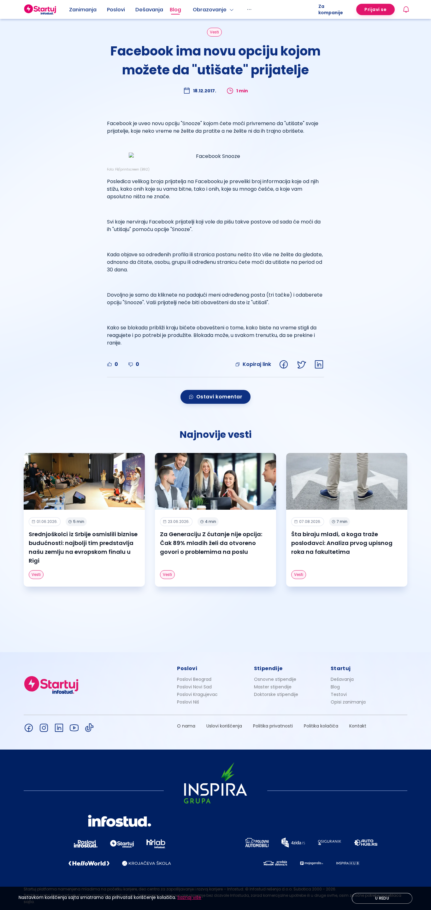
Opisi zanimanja (348, 702)
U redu (382, 898)
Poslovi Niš (188, 702)
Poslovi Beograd (194, 679)
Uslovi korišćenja (224, 726)
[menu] (193, 9)
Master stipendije (273, 687)
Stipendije (268, 668)
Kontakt (357, 726)
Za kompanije (330, 9)
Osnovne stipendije (275, 679)
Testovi (339, 694)
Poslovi (116, 9)
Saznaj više (189, 897)
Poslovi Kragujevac (197, 694)
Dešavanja (342, 679)
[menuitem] (88, 10)
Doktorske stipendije (276, 694)
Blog (175, 9)
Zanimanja (83, 9)
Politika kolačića (321, 726)
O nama (186, 726)
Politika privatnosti (273, 726)
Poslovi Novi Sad (194, 687)
